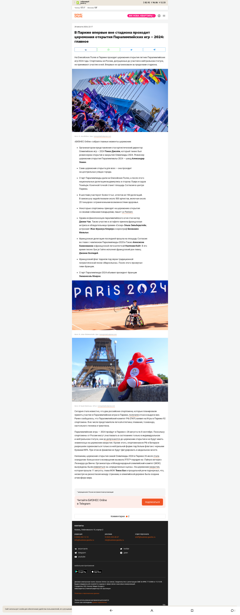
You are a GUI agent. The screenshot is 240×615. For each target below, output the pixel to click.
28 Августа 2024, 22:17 (83, 27)
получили (134, 415)
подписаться (152, 502)
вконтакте (83, 549)
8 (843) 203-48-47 (112, 537)
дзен (125, 553)
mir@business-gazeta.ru (114, 540)
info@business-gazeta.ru (84, 540)
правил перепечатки (99, 602)
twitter (126, 549)
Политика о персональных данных (86, 593)
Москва (91, 8)
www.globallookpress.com (102, 136)
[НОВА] (141, 15)
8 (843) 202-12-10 (81, 537)
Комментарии (120, 516)
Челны (77, 8)
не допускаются (112, 439)
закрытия (154, 467)
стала (156, 456)
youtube (81, 556)
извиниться (99, 467)
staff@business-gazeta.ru (145, 537)
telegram (82, 553)
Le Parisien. (127, 212)
